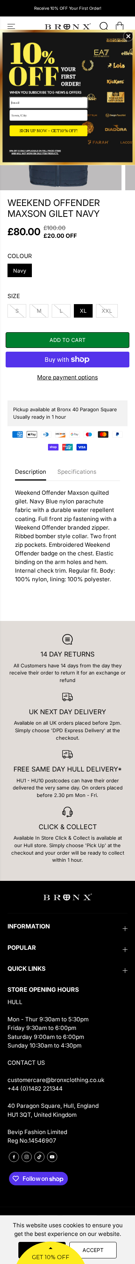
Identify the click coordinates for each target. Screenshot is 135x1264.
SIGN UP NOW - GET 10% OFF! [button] (49, 130)
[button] (128, 36)
